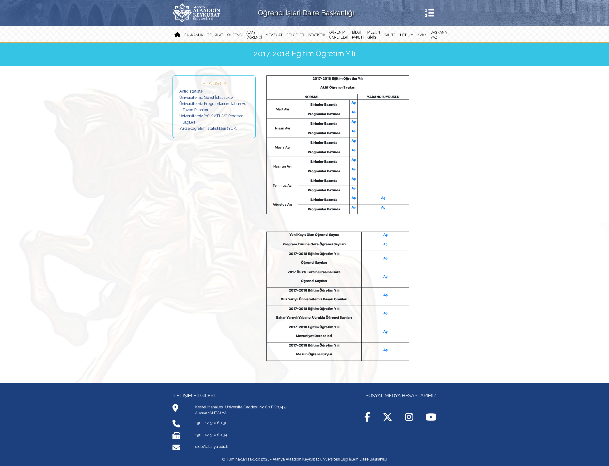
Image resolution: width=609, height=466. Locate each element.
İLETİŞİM (406, 35)
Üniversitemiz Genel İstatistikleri (207, 97)
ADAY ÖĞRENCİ (254, 34)
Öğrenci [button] (235, 35)
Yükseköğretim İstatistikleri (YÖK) (208, 128)
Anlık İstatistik (191, 91)
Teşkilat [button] (215, 35)
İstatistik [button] (316, 35)
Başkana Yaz (439, 34)
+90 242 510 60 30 (211, 423)
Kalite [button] (390, 35)
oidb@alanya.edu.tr (212, 446)
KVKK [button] (422, 35)
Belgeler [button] (295, 35)
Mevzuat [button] (274, 35)
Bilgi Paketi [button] (358, 34)
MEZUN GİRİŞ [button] (373, 34)
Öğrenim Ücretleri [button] (338, 34)
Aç (353, 102)
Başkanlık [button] (193, 35)
